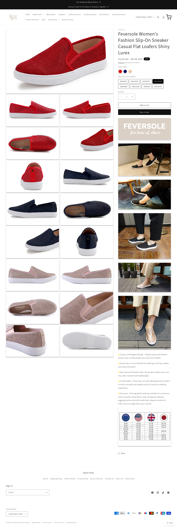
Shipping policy (72, 522)
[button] (38, 14)
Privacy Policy (82, 479)
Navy (125, 71)
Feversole (14, 522)
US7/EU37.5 (146, 80)
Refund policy (36, 522)
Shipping (121, 62)
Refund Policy (70, 479)
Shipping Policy (56, 479)
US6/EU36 (123, 80)
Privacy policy (47, 522)
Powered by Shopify (23, 522)
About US (119, 479)
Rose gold (130, 71)
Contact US (109, 479)
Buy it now (144, 112)
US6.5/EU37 (134, 80)
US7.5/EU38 (158, 80)
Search (45, 479)
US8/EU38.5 (124, 86)
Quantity (121, 92)
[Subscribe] (46, 492)
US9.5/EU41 (158, 86)
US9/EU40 (146, 86)
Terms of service (59, 522)
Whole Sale (129, 479)
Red (120, 71)
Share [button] (123, 453)
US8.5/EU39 (135, 86)
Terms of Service (96, 479)
